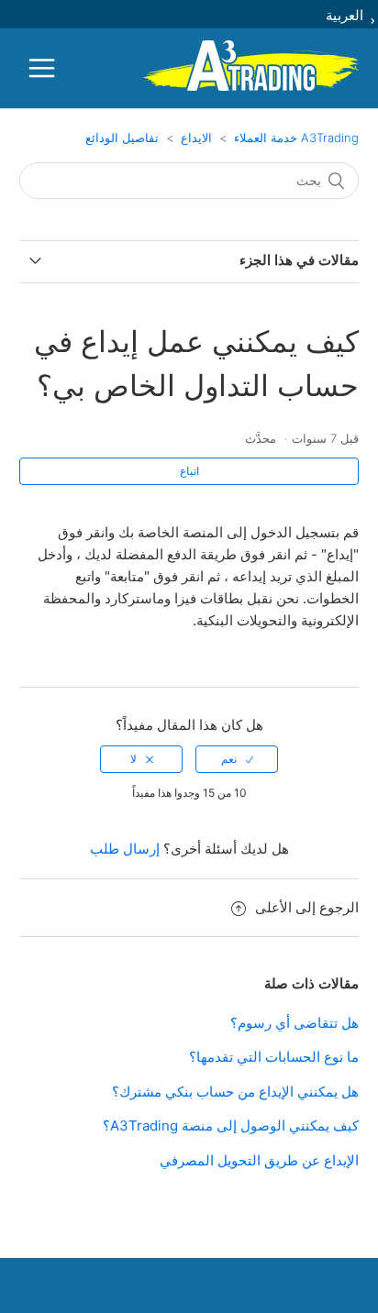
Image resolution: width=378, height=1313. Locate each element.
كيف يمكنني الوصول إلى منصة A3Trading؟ (231, 1125)
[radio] (236, 759)
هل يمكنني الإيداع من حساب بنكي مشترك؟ (235, 1091)
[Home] (251, 87)
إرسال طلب (125, 848)
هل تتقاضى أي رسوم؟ (294, 1023)
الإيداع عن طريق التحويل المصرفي (259, 1160)
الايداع (196, 137)
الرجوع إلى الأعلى (307, 907)
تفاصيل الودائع (122, 137)
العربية (346, 15)
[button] (41, 68)
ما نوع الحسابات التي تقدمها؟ (274, 1056)
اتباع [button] (189, 471)
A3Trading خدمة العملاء (296, 137)
